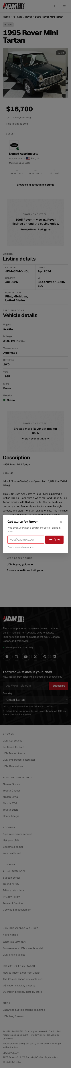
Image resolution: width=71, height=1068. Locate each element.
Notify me (54, 539)
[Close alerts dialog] (61, 521)
